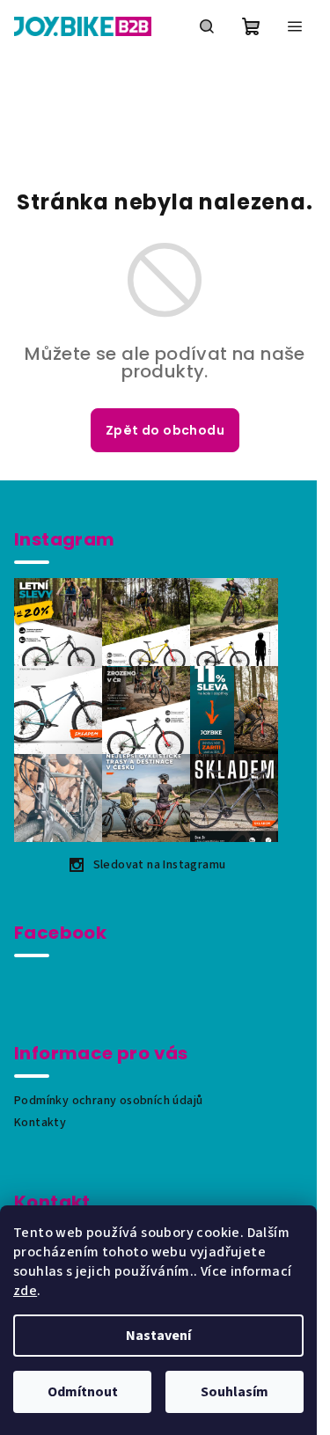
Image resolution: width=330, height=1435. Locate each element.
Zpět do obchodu (165, 430)
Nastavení (158, 1335)
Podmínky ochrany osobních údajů (108, 1100)
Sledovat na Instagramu (159, 865)
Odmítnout (83, 1392)
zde (25, 1290)
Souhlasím (234, 1392)
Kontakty (40, 1122)
